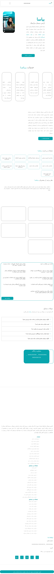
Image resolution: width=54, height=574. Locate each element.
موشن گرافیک (41, 34)
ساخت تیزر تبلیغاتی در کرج (47, 263)
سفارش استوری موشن (47, 158)
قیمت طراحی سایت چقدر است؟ (42, 324)
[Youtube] (22, 557)
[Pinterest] (37, 557)
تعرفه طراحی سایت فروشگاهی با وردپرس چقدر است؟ (37, 333)
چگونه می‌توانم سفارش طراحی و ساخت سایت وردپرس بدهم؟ (36, 319)
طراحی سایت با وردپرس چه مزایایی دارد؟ (40, 329)
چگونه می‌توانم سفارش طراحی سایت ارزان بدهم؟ (38, 338)
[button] (10, 3)
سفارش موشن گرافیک (20, 158)
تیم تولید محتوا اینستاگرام (33, 158)
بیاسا (18, 572)
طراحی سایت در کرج (47, 165)
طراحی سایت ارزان (33, 165)
